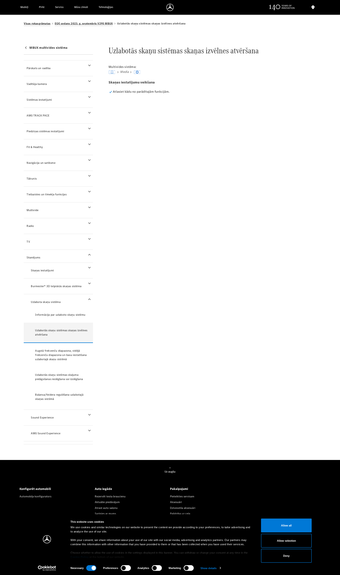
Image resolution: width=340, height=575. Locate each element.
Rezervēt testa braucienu (110, 496)
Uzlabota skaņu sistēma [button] (45, 302)
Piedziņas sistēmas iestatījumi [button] (45, 131)
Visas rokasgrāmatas (37, 23)
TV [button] (28, 242)
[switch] (126, 568)
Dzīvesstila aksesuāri (182, 508)
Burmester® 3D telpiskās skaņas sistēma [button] (56, 286)
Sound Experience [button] (42, 417)
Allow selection (286, 540)
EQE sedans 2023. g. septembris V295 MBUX (84, 23)
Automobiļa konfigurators (35, 496)
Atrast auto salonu (106, 508)
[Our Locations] (313, 7)
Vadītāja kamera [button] (37, 84)
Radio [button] (30, 226)
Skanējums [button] (33, 257)
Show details (208, 568)
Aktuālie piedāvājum (107, 502)
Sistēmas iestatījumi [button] (39, 100)
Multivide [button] (32, 210)
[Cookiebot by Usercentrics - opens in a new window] (47, 568)
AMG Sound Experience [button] (45, 433)
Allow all (286, 525)
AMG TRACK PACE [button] (38, 115)
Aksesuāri (176, 502)
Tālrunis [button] (32, 178)
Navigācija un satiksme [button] (41, 163)
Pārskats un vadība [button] (38, 68)
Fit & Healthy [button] (35, 147)
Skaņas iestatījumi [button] (42, 270)
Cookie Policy (79, 557)
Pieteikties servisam (182, 496)
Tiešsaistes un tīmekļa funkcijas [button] (46, 194)
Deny (286, 555)
